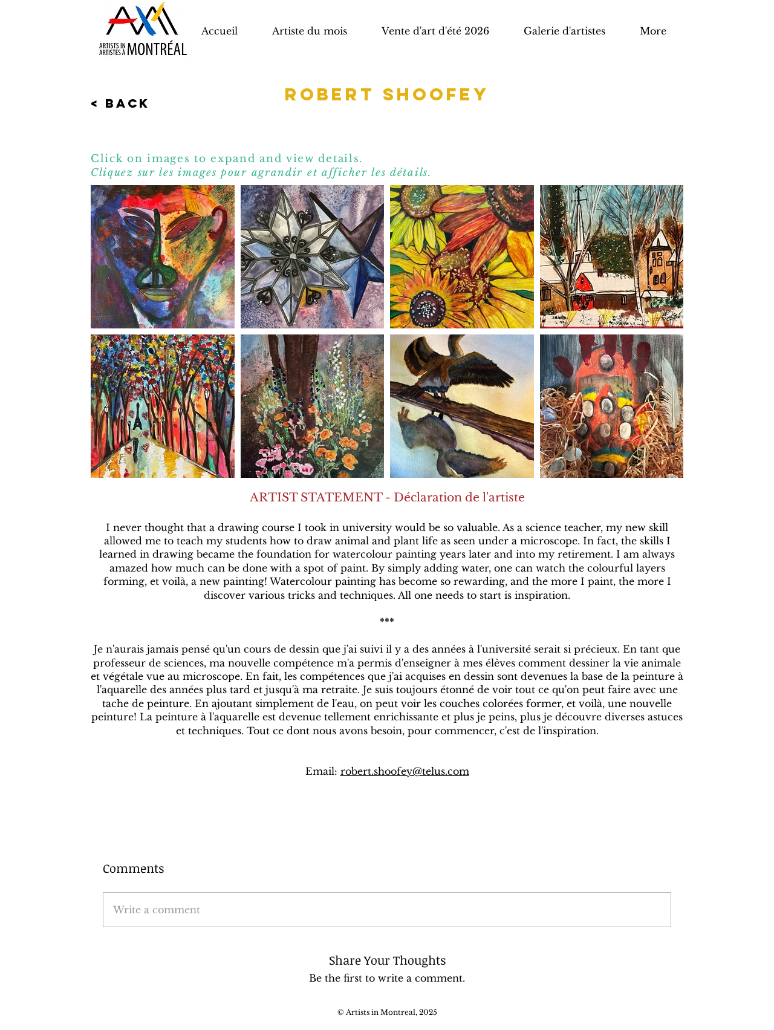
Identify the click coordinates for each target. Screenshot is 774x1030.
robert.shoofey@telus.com (404, 771)
